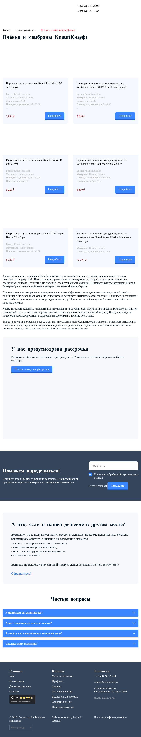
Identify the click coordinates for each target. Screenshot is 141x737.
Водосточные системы (65, 696)
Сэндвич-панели (62, 701)
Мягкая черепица (62, 691)
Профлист (58, 681)
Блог (12, 676)
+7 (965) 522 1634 (87, 11)
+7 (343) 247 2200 (87, 5)
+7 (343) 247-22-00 (105, 676)
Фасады (56, 686)
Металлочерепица (62, 676)
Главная (16, 671)
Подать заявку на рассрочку (32, 369)
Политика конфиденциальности (110, 717)
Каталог (6, 30)
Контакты (102, 671)
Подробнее (54, 115)
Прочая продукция (63, 707)
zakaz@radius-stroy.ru (106, 682)
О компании (16, 681)
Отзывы (14, 691)
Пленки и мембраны (26, 30)
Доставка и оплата (20, 686)
